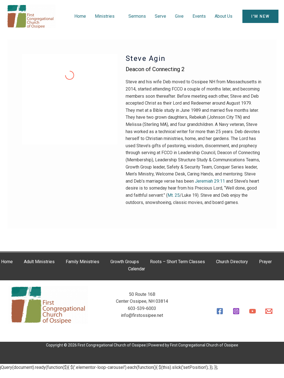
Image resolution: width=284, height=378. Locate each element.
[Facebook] (220, 311)
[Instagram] (236, 311)
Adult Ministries (39, 261)
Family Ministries (82, 261)
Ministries (105, 16)
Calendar (136, 268)
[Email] (269, 311)
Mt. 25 (174, 195)
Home (80, 16)
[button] (260, 16)
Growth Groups (124, 261)
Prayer (265, 261)
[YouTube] (252, 311)
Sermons (137, 16)
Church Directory (232, 261)
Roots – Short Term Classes (177, 261)
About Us (223, 16)
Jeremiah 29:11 (210, 181)
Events (199, 16)
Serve (160, 16)
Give (179, 16)
